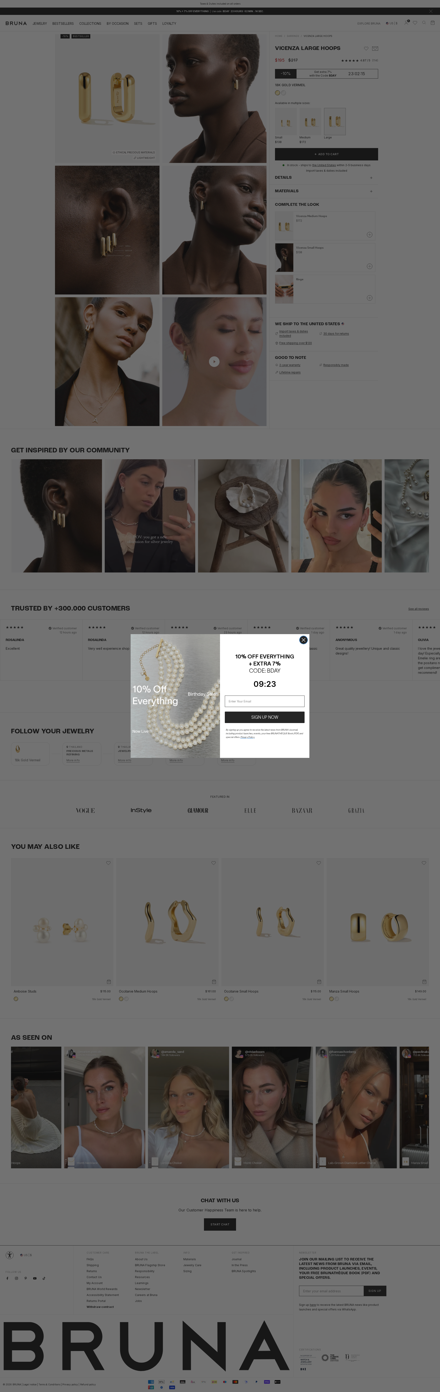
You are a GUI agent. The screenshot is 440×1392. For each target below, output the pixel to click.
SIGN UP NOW (264, 717)
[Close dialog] (304, 640)
